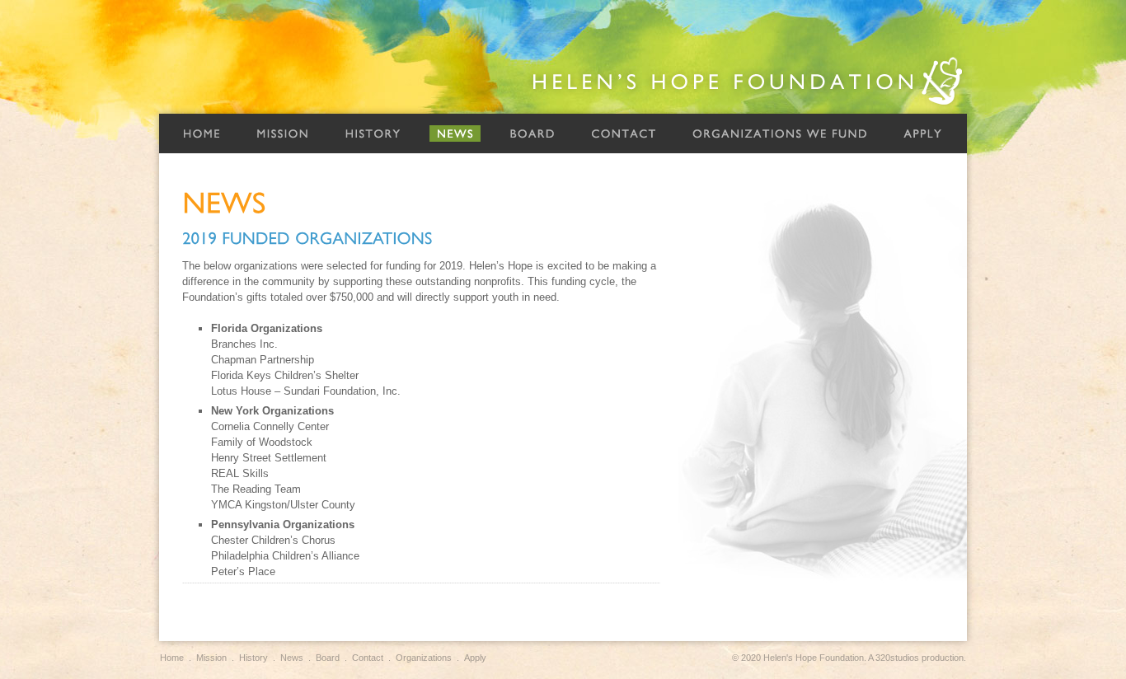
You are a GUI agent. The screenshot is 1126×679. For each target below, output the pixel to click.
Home (201, 133)
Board (532, 133)
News (455, 133)
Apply (922, 133)
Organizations (424, 658)
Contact (624, 133)
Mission (282, 133)
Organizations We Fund (780, 133)
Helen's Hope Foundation (749, 81)
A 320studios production (916, 658)
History (372, 133)
